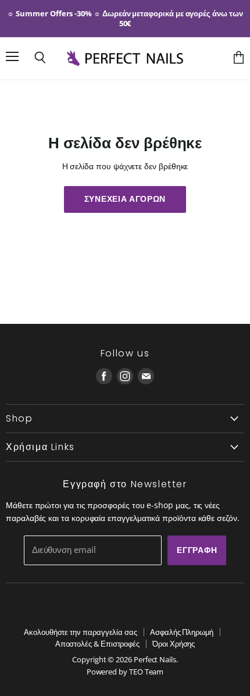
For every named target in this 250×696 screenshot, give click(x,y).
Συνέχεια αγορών (125, 199)
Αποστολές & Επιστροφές (97, 643)
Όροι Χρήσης (173, 643)
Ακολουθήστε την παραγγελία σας (80, 632)
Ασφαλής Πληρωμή (181, 632)
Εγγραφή (197, 550)
